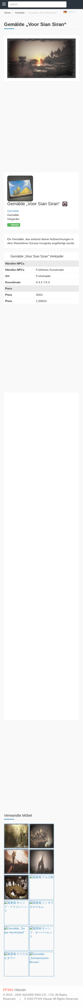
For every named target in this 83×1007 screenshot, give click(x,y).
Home (7, 12)
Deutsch (71, 11)
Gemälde (20, 12)
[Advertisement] (41, 126)
